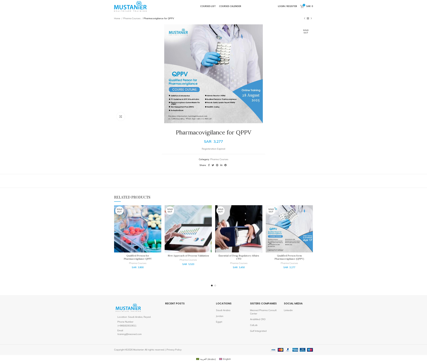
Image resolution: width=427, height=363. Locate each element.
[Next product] (311, 18)
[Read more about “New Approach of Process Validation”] (209, 210)
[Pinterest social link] (217, 165)
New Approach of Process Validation (188, 255)
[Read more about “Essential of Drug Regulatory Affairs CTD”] (260, 210)
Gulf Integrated (258, 330)
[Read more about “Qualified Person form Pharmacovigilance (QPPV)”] (310, 210)
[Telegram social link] (225, 165)
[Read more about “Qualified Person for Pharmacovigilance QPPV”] (159, 210)
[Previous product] (304, 18)
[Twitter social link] (213, 165)
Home (117, 18)
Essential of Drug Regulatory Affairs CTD (239, 257)
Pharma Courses (132, 18)
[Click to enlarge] (121, 116)
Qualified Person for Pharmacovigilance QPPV (138, 257)
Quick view (159, 218)
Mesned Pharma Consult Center (263, 312)
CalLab (254, 325)
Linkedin (288, 310)
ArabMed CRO (258, 319)
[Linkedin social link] (221, 165)
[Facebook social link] (209, 165)
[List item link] (137, 323)
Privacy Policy (174, 349)
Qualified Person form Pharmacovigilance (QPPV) (289, 257)
